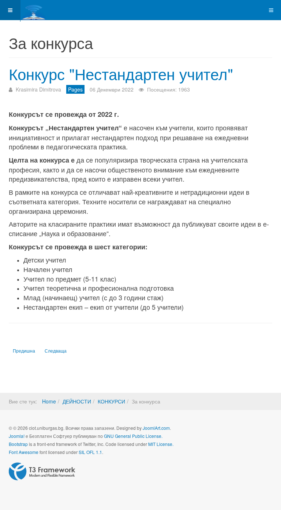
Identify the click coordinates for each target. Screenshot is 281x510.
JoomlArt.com (156, 428)
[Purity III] (49, 10)
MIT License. (160, 444)
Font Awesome (23, 452)
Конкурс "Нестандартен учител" (121, 74)
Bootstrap (18, 444)
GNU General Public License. (133, 436)
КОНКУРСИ (111, 401)
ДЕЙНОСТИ (77, 401)
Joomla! (17, 436)
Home (49, 401)
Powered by (42, 471)
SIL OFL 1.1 (90, 452)
